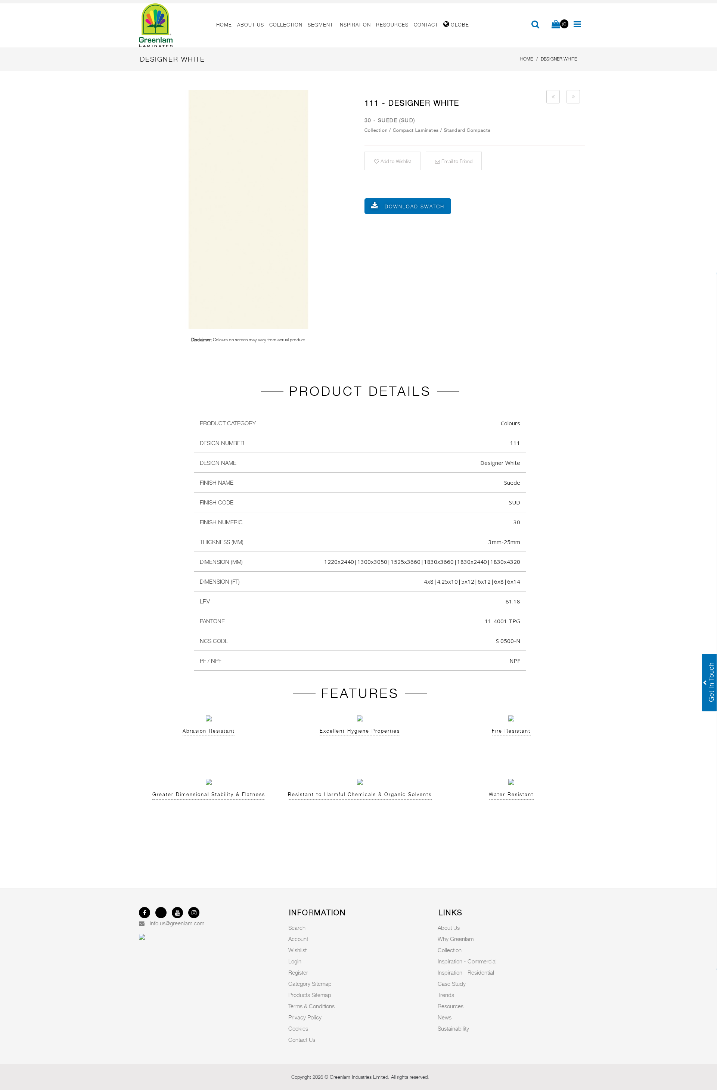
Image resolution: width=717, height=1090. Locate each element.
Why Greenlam (456, 938)
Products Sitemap (309, 994)
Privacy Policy (305, 1017)
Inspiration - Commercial (467, 961)
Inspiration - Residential (466, 972)
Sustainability (453, 1028)
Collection (450, 950)
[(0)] (556, 24)
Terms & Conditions (311, 1006)
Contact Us (301, 1039)
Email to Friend (456, 161)
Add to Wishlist (395, 161)
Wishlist (297, 950)
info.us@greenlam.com (177, 923)
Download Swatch (414, 206)
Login (294, 961)
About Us (449, 927)
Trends (446, 994)
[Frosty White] (553, 96)
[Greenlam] (173, 25)
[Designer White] (248, 209)
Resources (450, 1006)
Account (298, 938)
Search (296, 927)
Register (298, 972)
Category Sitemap (310, 983)
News (444, 1017)
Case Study (452, 983)
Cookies (298, 1028)
